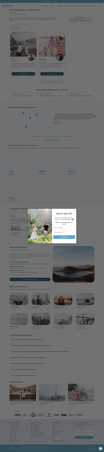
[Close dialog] (74, 210)
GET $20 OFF (64, 237)
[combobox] (63, 228)
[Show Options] (73, 228)
